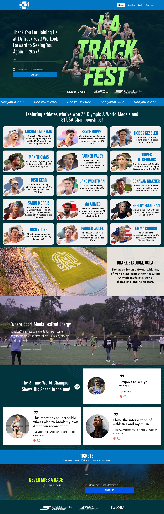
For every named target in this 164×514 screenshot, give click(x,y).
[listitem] (28, 137)
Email (15, 59)
